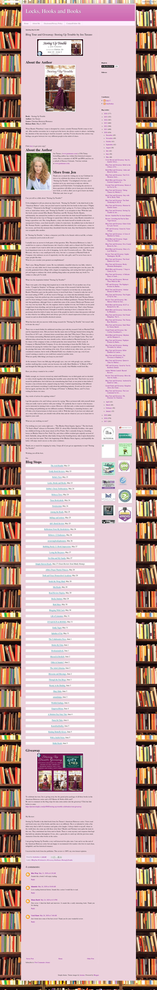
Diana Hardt (35, 900)
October (109, 141)
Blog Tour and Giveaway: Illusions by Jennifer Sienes (118, 206)
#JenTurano (57, 860)
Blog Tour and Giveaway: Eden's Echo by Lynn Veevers (118, 225)
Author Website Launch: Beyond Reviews (116, 371)
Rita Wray (34, 873)
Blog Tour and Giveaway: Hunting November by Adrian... (117, 346)
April (108, 402)
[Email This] (52, 857)
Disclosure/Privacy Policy (53, 23)
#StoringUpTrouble (67, 860)
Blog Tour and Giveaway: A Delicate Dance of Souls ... (118, 275)
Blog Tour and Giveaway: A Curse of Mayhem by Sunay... (118, 235)
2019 (106, 415)
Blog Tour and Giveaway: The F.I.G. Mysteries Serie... (118, 176)
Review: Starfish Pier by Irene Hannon (118, 215)
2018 (106, 418)
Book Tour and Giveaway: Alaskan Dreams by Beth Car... (117, 290)
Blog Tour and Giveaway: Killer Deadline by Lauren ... (116, 351)
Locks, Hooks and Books (53, 10)
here (31, 146)
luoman (82, 975)
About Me (36, 23)
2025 (106, 117)
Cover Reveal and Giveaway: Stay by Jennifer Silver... (118, 161)
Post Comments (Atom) (42, 962)
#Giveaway (50, 860)
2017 (106, 421)
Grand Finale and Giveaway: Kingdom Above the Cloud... (118, 387)
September (109, 144)
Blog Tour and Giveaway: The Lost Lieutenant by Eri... (117, 392)
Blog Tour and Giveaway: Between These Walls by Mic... (117, 280)
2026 (106, 113)
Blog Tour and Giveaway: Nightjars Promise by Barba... (117, 341)
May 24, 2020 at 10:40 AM (47, 886)
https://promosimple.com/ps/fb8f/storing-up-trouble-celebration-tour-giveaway (54, 806)
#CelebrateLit (42, 860)
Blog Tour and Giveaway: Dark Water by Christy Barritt (118, 326)
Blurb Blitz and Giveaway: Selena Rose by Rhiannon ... (118, 311)
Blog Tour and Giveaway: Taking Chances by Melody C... (116, 191)
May (107, 157)
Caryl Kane (35, 915)
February (109, 408)
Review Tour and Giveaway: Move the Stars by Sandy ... (118, 376)
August (108, 148)
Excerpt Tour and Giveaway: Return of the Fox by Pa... (118, 186)
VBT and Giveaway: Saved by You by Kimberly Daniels (118, 366)
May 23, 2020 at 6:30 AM (47, 873)
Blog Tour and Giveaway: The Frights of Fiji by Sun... (118, 296)
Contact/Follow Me (73, 23)
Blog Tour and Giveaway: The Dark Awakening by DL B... (117, 201)
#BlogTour (34, 860)
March (108, 405)
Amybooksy (110, 104)
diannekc (34, 886)
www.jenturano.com (70, 153)
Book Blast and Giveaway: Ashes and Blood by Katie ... (118, 171)
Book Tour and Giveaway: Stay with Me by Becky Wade (117, 196)
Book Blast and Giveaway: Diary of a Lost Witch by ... (118, 250)
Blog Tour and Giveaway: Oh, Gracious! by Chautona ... (115, 397)
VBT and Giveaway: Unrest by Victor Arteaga (118, 230)
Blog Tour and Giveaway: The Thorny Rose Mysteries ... (118, 321)
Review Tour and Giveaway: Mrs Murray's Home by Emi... (116, 301)
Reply (33, 879)
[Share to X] (56, 857)
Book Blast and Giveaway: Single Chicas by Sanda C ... (116, 240)
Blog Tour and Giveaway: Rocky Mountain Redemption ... (116, 265)
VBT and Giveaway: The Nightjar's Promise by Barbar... (117, 285)
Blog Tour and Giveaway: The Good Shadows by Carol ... (117, 260)
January (108, 411)
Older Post (90, 959)
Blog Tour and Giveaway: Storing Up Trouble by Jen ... (118, 211)
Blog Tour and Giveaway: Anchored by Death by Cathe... (118, 382)
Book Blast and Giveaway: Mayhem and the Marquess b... (117, 336)
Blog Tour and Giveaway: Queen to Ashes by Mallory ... (117, 361)
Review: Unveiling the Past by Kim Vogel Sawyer (117, 219)
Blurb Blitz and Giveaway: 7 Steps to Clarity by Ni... (118, 270)
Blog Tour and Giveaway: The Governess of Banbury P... (115, 356)
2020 (106, 132)
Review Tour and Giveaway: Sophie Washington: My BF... (117, 255)
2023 (106, 123)
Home (26, 23)
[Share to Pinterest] (61, 857)
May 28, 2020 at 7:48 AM (48, 915)
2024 (106, 120)
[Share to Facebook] (58, 857)
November (109, 138)
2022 (106, 126)
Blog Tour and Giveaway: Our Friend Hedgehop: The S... (118, 316)
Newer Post (30, 959)
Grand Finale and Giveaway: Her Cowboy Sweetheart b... (116, 331)
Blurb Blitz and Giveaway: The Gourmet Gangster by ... (116, 181)
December (109, 135)
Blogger (96, 975)
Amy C (108, 101)
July (107, 151)
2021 (106, 129)
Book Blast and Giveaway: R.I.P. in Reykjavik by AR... (117, 306)
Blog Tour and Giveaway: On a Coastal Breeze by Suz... (118, 245)
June (107, 154)
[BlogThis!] (54, 857)
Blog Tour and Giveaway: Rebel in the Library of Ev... (118, 166)
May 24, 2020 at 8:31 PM (49, 900)
